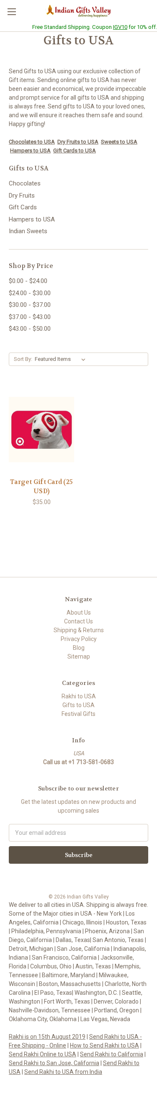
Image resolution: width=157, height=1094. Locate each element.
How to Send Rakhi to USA (104, 1045)
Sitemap (78, 656)
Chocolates (25, 183)
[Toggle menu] (11, 11)
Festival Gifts (78, 713)
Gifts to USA (78, 705)
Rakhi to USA (79, 696)
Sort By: (23, 359)
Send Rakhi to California (111, 1054)
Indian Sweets (28, 231)
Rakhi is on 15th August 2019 (47, 1036)
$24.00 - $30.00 (30, 293)
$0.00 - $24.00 (28, 281)
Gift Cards (23, 207)
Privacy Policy (79, 639)
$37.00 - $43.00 (30, 317)
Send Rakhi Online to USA (42, 1054)
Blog (79, 647)
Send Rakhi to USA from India (63, 1071)
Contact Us (78, 621)
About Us (79, 612)
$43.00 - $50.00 (30, 328)
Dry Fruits (22, 195)
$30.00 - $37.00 (30, 305)
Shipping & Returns (79, 630)
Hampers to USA (32, 219)
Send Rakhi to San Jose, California (54, 1063)
